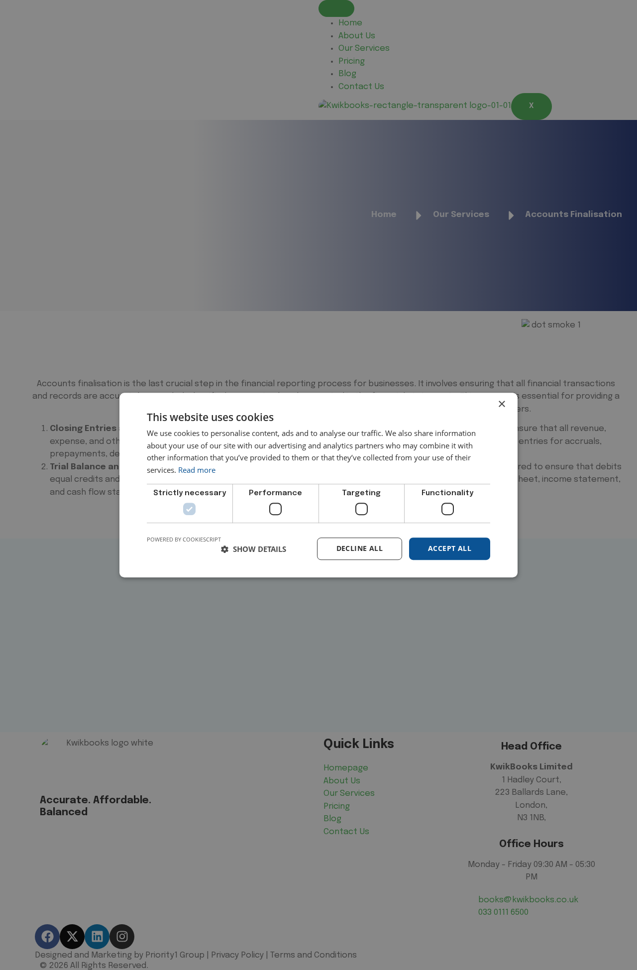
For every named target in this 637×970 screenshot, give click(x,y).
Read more (196, 470)
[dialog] (318, 485)
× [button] (501, 404)
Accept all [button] (449, 548)
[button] (253, 548)
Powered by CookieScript (184, 539)
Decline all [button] (359, 548)
